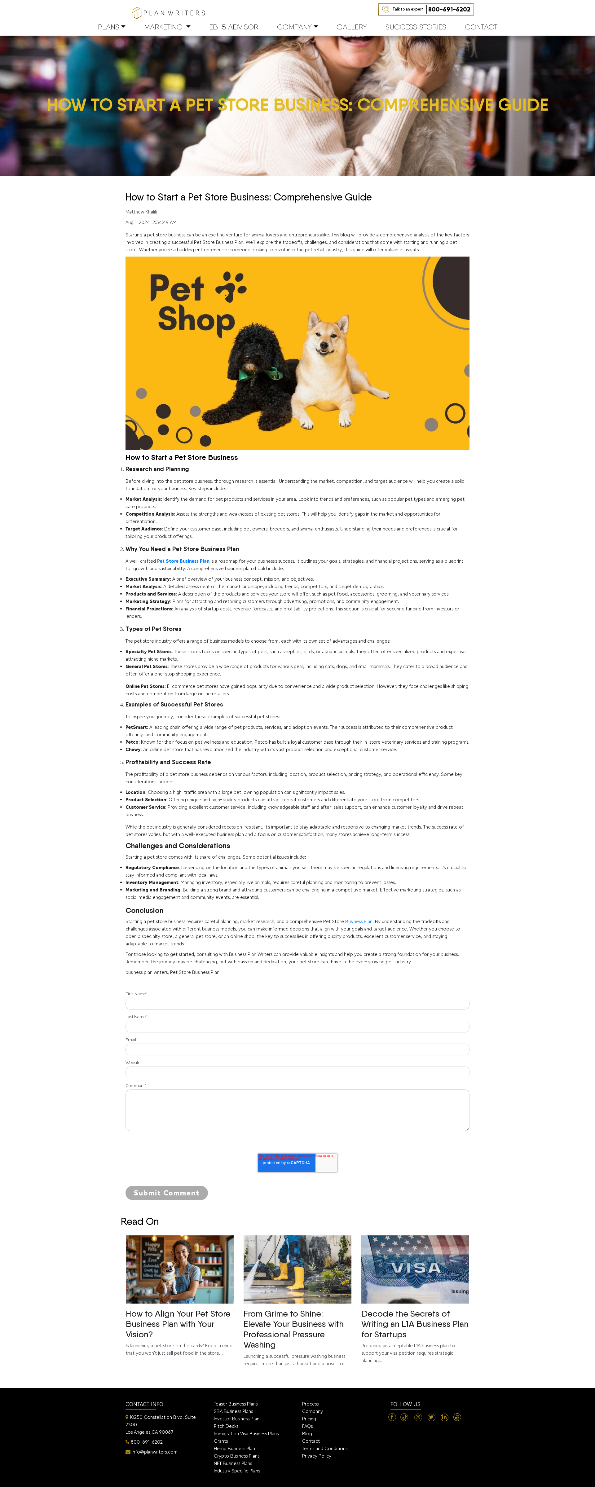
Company (294, 26)
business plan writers (147, 972)
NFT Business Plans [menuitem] (233, 1463)
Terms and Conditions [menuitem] (324, 1448)
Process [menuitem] (310, 1404)
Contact (481, 26)
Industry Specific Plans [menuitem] (237, 1471)
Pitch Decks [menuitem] (226, 1426)
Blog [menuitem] (307, 1433)
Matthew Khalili (141, 212)
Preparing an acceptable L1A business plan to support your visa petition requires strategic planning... (415, 1336)
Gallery (352, 26)
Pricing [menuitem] (309, 1419)
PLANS (108, 26)
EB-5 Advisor (233, 26)
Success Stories (416, 26)
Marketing (163, 26)
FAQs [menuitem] (307, 1426)
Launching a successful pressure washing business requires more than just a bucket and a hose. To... (295, 1337)
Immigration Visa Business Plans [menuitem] (246, 1433)
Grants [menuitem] (221, 1441)
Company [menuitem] (312, 1411)
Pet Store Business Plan (194, 972)
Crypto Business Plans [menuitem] (236, 1456)
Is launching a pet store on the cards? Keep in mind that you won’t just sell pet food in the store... (179, 1332)
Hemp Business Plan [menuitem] (234, 1448)
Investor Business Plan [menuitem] (236, 1419)
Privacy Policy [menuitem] (316, 1456)
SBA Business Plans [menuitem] (233, 1411)
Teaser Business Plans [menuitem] (236, 1404)
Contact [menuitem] (311, 1441)
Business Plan (358, 921)
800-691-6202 (431, 9)
